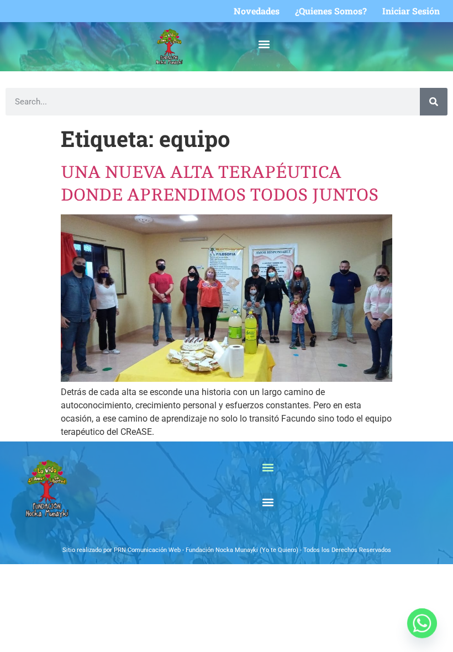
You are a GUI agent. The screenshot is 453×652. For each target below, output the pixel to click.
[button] (264, 44)
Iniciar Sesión (411, 11)
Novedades (257, 11)
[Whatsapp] (422, 623)
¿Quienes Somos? (331, 11)
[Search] (433, 101)
